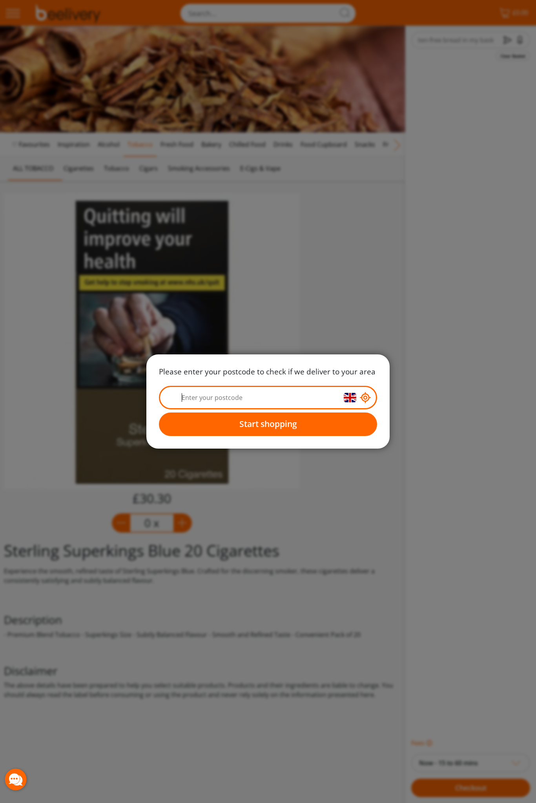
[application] (15, 779)
